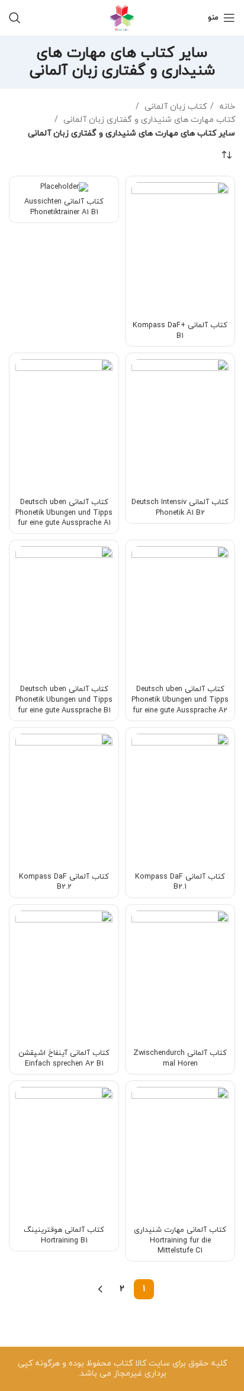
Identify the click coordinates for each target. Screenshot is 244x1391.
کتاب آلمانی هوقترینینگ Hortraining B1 (64, 1235)
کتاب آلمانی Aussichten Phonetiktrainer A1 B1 (64, 207)
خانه (226, 106)
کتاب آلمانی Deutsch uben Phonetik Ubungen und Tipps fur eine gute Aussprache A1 (64, 512)
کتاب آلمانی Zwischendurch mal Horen (180, 1058)
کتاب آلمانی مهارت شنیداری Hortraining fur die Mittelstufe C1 (180, 1240)
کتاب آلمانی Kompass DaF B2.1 (180, 882)
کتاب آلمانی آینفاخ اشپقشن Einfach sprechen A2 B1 (64, 1058)
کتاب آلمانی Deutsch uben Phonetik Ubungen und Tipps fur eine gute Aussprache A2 (180, 699)
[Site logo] (122, 16)
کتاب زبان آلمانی (174, 106)
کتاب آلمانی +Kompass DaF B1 (180, 330)
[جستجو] (15, 18)
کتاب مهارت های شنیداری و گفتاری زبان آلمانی (148, 119)
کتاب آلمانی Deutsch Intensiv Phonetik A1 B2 (180, 507)
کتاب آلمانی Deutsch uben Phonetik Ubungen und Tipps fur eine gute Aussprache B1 (64, 699)
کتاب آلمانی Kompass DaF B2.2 (64, 882)
